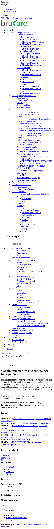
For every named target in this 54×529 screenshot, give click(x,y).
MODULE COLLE (30, 39)
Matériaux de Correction (27, 149)
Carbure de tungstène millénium (30, 302)
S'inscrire (5, 505)
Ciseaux (20, 103)
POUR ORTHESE (19, 342)
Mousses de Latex (24, 145)
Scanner (20, 206)
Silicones (20, 255)
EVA (24, 222)
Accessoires (22, 98)
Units (19, 286)
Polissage (21, 295)
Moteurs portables (24, 265)
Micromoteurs (22, 267)
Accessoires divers (19, 335)
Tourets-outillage (24, 105)
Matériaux (18, 138)
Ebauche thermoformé (31, 93)
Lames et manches (19, 304)
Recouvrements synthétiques (28, 177)
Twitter (9, 469)
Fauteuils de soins (24, 283)
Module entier (28, 81)
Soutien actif (24, 46)
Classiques (23, 72)
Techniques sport (26, 37)
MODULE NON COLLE (33, 60)
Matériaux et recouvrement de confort (32, 152)
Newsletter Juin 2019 (21, 440)
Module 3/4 (27, 79)
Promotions (5, 458)
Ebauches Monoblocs (23, 215)
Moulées (22, 227)
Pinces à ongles (23, 314)
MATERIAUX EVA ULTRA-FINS (37, 161)
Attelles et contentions (21, 258)
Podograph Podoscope (26, 187)
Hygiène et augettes (20, 328)
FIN (23, 175)
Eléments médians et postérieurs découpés (34, 128)
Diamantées (21, 293)
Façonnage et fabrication (24, 96)
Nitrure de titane (23, 300)
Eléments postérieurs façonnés (29, 135)
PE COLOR (27, 159)
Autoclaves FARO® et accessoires (31, 325)
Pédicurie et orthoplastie (18, 248)
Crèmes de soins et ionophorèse (30, 321)
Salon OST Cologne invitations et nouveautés (31, 423)
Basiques (22, 77)
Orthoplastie (19, 251)
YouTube (10, 471)
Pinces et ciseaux (21, 307)
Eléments (17, 110)
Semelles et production (17, 32)
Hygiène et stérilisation (23, 318)
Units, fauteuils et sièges (24, 276)
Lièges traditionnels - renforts (29, 142)
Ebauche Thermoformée (32, 44)
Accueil (9, 30)
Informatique (19, 191)
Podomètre (21, 201)
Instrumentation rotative (23, 260)
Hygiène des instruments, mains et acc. (33, 323)
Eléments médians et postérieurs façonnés (34, 131)
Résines (22, 84)
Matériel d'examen (21, 184)
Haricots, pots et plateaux (22, 333)
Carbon (22, 91)
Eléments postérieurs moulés (28, 121)
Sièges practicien (24, 279)
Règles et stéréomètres (26, 189)
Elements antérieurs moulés (28, 114)
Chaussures (13, 337)
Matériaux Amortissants (26, 180)
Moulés (20, 117)
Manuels (9, 520)
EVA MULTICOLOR (31, 163)
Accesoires (26, 198)
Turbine (20, 297)
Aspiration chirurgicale (26, 281)
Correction (23, 67)
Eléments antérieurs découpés (29, 124)
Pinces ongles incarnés (26, 311)
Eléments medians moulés (27, 112)
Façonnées (23, 217)
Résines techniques (25, 154)
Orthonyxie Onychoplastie (22, 316)
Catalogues (10, 515)
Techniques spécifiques (28, 53)
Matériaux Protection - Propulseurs (31, 166)
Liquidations (6, 460)
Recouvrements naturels (27, 147)
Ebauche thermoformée (31, 49)
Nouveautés (6, 455)
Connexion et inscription (23, 18)
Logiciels (20, 203)
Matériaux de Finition (26, 168)
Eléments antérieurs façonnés (29, 126)
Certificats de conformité (16, 518)
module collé (27, 51)
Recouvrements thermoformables (32, 156)
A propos (10, 344)
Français (9, 9)
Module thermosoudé (31, 86)
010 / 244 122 (7, 18)
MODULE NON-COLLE (33, 42)
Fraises (16, 288)
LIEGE (25, 220)
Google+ (10, 474)
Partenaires (10, 347)
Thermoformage (23, 107)
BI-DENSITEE (28, 224)
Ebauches (18, 208)
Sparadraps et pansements (22, 330)
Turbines (20, 269)
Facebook (10, 467)
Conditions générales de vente (28, 524)
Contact (9, 349)
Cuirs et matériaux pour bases (29, 140)
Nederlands (11, 11)
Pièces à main (22, 262)
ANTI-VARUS (18, 340)
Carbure (20, 290)
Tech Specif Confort (27, 63)
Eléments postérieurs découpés (29, 133)
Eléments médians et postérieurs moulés (33, 119)
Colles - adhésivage (25, 100)
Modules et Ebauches (22, 35)
